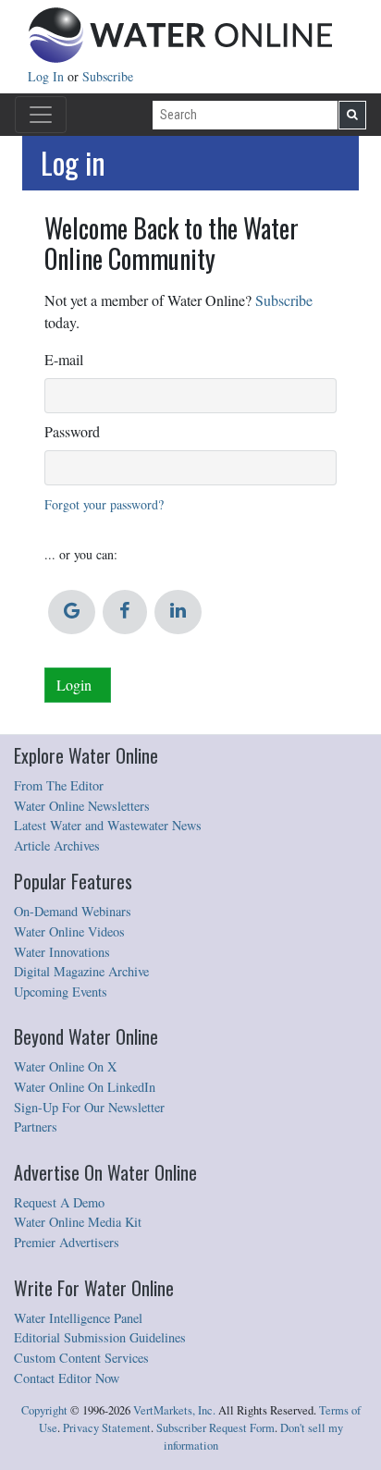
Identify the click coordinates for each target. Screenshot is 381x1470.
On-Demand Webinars (72, 911)
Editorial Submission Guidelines (100, 1337)
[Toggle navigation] (41, 114)
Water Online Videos (69, 931)
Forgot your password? (104, 504)
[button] (71, 612)
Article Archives (57, 845)
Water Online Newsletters (82, 806)
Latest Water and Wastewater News (108, 825)
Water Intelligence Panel (78, 1318)
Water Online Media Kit (77, 1222)
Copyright (44, 1410)
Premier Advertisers (66, 1242)
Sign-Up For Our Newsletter (89, 1107)
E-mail (63, 359)
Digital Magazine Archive (81, 971)
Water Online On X (65, 1066)
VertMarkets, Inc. (174, 1410)
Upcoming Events (60, 991)
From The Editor (59, 785)
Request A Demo (59, 1202)
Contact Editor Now (66, 1378)
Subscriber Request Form (215, 1428)
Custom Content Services (81, 1357)
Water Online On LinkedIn (84, 1087)
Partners (35, 1126)
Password (72, 431)
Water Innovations (62, 952)
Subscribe (107, 76)
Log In (48, 76)
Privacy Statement (107, 1428)
